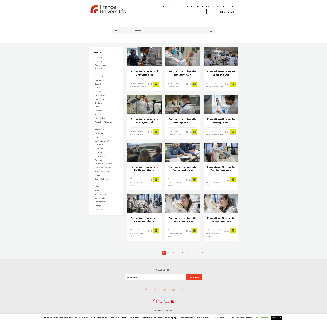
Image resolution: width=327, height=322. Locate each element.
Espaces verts (100, 99)
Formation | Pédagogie (103, 122)
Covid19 (98, 84)
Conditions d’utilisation (210, 6)
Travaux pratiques (101, 194)
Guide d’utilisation (182, 6)
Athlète (97, 73)
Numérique (99, 145)
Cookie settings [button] (261, 318)
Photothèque (160, 6)
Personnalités (100, 156)
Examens (98, 114)
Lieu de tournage (101, 133)
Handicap (98, 126)
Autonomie (99, 76)
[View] (148, 84)
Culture (97, 88)
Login (212, 11)
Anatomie (98, 61)
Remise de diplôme (102, 171)
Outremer (98, 152)
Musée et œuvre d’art (103, 141)
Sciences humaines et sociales (106, 183)
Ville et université (101, 202)
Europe (97, 107)
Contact (232, 6)
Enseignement (100, 95)
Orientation (99, 149)
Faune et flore (100, 118)
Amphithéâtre (100, 57)
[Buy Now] (151, 84)
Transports (99, 190)
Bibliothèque (99, 80)
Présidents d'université (103, 164)
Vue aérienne (99, 209)
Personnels (99, 160)
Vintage (98, 206)
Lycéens (98, 137)
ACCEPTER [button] (277, 318)
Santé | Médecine (101, 179)
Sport (97, 187)
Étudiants (98, 103)
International (99, 130)
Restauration (99, 175)
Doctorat (98, 92)
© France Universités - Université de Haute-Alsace (137, 182)
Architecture (99, 69)
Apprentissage (100, 65)
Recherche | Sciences (103, 168)
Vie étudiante (100, 198)
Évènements (99, 111)
